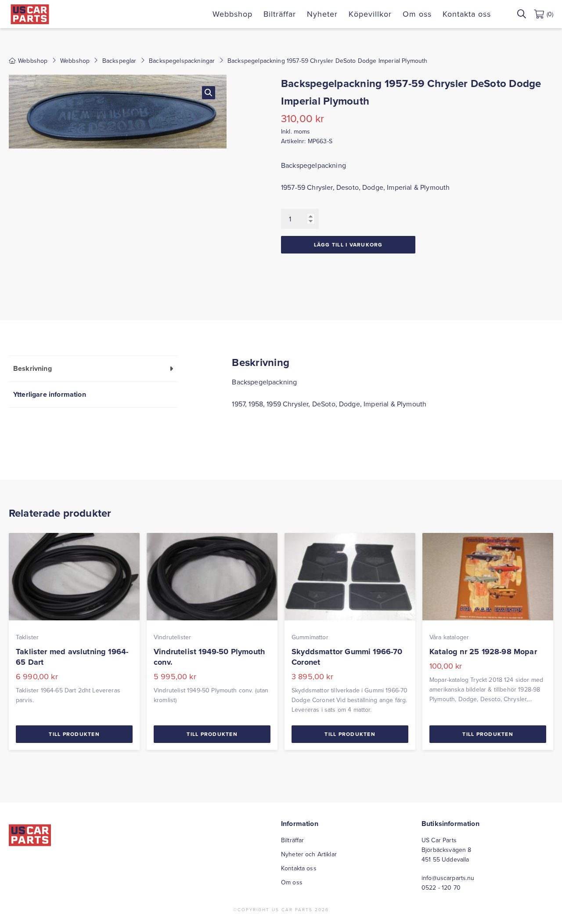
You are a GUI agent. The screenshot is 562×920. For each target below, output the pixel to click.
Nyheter (322, 13)
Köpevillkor (370, 13)
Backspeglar (119, 60)
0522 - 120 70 (441, 887)
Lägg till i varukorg (348, 244)
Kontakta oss (467, 13)
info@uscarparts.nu (448, 877)
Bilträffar (279, 13)
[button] (208, 92)
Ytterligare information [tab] (49, 394)
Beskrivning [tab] (32, 368)
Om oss (417, 13)
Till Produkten (74, 734)
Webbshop (232, 13)
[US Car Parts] (30, 14)
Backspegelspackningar (182, 60)
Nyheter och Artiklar (309, 854)
